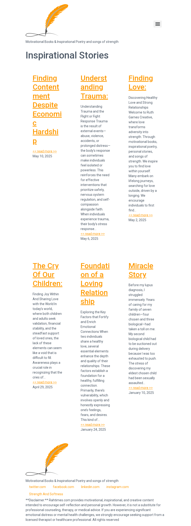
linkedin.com (90, 487)
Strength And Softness (46, 494)
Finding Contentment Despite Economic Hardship (47, 109)
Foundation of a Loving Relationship (95, 283)
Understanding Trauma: (94, 87)
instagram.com (117, 487)
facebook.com (63, 487)
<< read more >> (45, 151)
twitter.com (37, 487)
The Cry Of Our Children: (47, 274)
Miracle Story (141, 270)
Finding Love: (141, 82)
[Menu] (157, 24)
